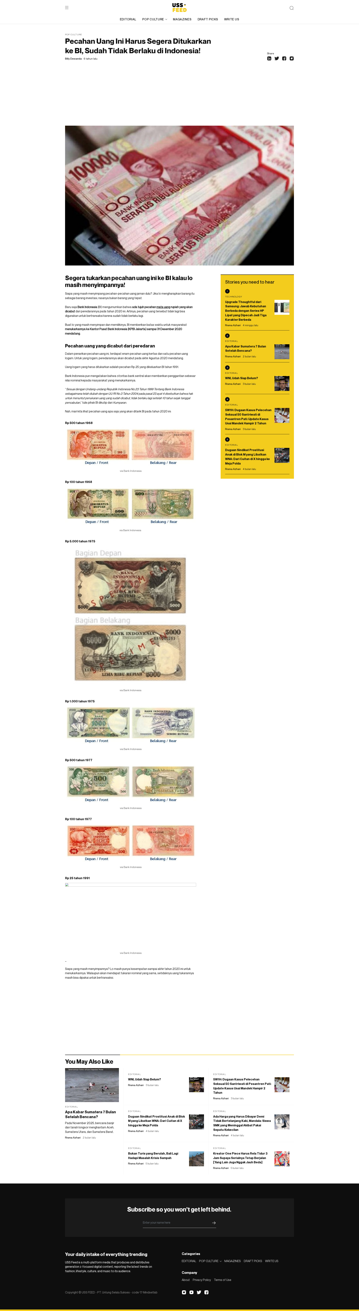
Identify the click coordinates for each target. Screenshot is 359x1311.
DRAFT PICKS (208, 19)
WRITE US (231, 19)
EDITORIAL (128, 19)
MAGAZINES (182, 19)
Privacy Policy (202, 1280)
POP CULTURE (153, 19)
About (186, 1280)
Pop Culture (73, 34)
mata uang (163, 307)
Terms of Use (222, 1280)
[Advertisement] (179, 98)
